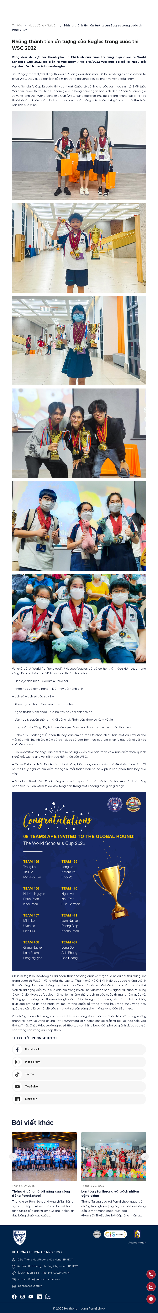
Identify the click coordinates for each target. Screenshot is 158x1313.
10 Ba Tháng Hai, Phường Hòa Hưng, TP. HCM (45, 1259)
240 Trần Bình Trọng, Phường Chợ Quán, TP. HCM (47, 1266)
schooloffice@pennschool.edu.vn (39, 1279)
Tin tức (17, 25)
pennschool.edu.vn (30, 1286)
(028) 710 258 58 (29, 1272)
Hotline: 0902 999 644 (56, 1272)
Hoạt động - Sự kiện (43, 25)
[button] (145, 1156)
